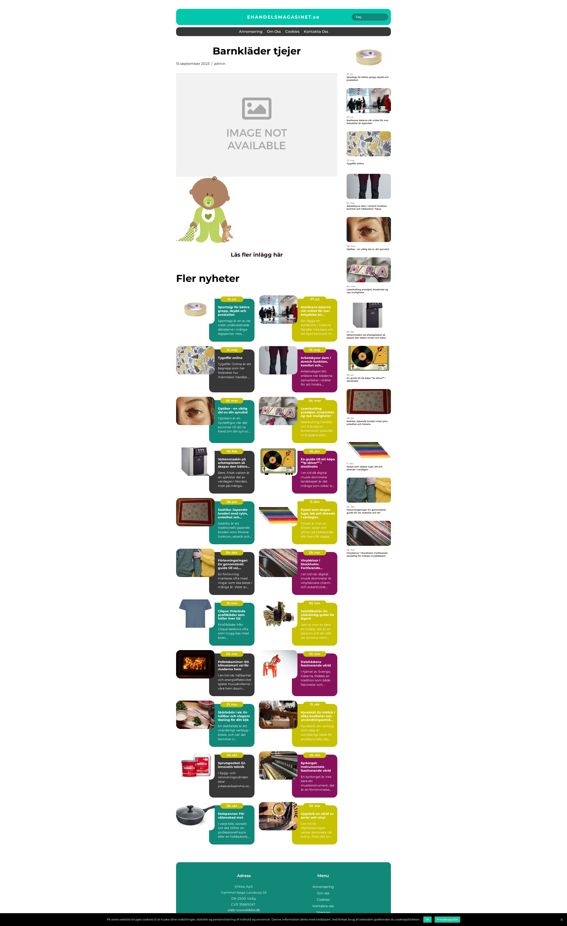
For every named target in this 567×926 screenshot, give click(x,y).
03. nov (314, 603)
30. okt (232, 755)
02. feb (232, 451)
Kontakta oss (316, 31)
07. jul (314, 299)
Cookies (292, 31)
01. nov (314, 654)
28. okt (232, 806)
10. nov (232, 603)
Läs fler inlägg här (257, 254)
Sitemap (323, 912)
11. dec (315, 502)
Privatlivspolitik (447, 919)
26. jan (314, 451)
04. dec (232, 552)
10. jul (231, 299)
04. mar (315, 401)
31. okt (315, 704)
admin (219, 64)
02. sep (314, 806)
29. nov (314, 552)
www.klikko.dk (248, 910)
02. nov (231, 654)
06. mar (232, 401)
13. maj (232, 350)
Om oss (274, 31)
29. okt (314, 755)
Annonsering (250, 31)
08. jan (232, 502)
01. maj (314, 350)
